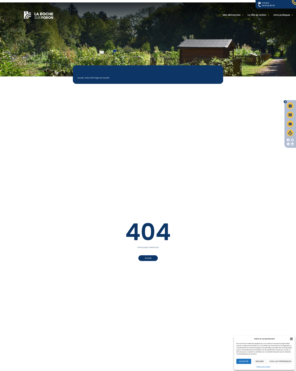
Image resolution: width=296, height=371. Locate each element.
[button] (291, 339)
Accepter (244, 361)
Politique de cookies (263, 367)
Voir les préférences (280, 361)
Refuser (260, 361)
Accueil (80, 78)
